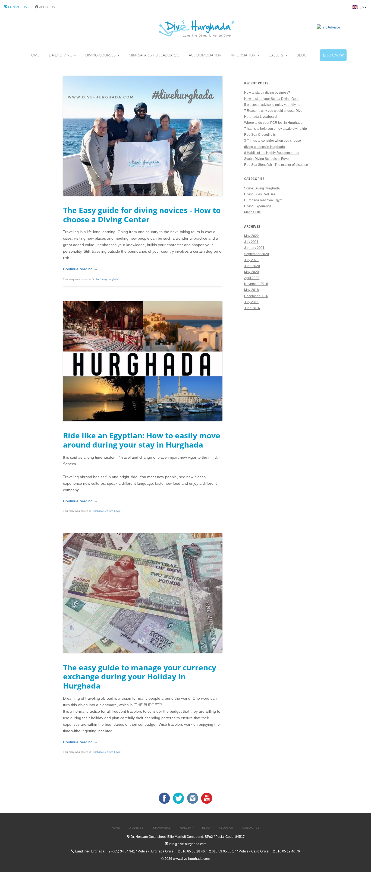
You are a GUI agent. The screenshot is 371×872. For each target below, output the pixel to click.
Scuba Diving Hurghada (105, 279)
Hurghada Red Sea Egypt (106, 511)
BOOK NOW (333, 55)
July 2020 (251, 260)
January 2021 (254, 248)
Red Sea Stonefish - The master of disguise (276, 165)
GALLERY (277, 55)
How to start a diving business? (267, 92)
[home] (173, 28)
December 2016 (256, 296)
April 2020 (251, 278)
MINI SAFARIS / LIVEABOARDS (154, 55)
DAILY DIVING (61, 55)
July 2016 (251, 302)
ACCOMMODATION (205, 55)
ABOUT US (46, 7)
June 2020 (252, 266)
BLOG (302, 55)
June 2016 (252, 308)
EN (361, 6)
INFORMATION (244, 55)
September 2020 (256, 254)
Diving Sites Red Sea (260, 194)
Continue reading (80, 269)
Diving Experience (257, 206)
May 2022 (251, 236)
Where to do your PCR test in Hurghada (273, 123)
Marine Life (252, 212)
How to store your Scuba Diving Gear (271, 99)
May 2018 (251, 290)
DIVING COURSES (101, 55)
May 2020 (251, 272)
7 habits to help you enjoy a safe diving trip (275, 129)
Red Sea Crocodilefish (261, 135)
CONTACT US (17, 7)
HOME (34, 55)
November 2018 (256, 284)
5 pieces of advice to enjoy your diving (272, 105)
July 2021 (251, 242)
